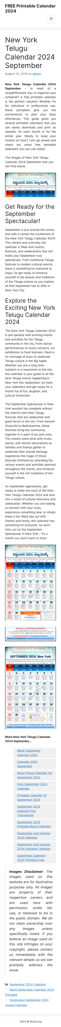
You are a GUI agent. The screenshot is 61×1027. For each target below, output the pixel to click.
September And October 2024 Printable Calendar (33, 847)
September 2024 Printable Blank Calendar (34, 824)
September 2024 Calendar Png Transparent (28, 811)
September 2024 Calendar (28, 984)
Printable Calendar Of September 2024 (32, 797)
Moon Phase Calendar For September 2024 (34, 775)
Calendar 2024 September (27, 764)
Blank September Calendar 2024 (28, 753)
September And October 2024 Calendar (33, 835)
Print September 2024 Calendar (32, 786)
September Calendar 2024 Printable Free (31, 858)
